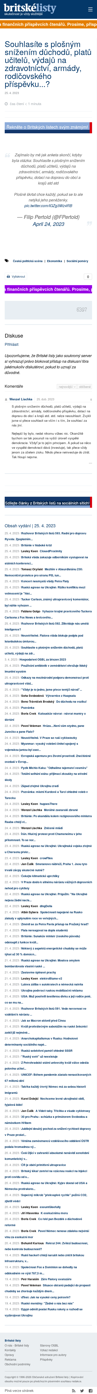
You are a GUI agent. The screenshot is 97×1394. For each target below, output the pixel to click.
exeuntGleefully (50, 1207)
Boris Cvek (28, 713)
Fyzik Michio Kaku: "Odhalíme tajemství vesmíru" (54, 768)
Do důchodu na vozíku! (71, 701)
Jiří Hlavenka (30, 1213)
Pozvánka (27, 707)
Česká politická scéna (28, 261)
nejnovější (66, 386)
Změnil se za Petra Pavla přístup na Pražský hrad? (55, 924)
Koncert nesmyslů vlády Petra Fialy (45, 581)
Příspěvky (46, 1359)
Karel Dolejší (29, 1098)
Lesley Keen (29, 551)
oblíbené (85, 386)
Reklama (10, 1359)
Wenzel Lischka (20, 399)
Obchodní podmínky (17, 1364)
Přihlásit (11, 344)
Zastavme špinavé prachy (38, 972)
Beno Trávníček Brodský (37, 701)
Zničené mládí (53, 828)
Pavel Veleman (31, 726)
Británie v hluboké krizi (36, 545)
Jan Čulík (27, 864)
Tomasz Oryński (32, 569)
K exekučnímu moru (54, 1213)
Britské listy (39, 9)
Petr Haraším (30, 1279)
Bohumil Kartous (32, 1243)
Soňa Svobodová (32, 695)
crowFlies (46, 858)
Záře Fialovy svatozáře (56, 1279)
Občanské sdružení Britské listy (50, 1377)
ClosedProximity (51, 551)
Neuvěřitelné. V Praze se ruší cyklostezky (49, 738)
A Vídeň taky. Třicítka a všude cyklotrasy (63, 1111)
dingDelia (46, 906)
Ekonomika (54, 261)
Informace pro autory (53, 1355)
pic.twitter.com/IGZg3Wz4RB (48, 205)
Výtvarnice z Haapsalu (61, 695)
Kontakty (10, 1350)
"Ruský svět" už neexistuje (39, 1056)
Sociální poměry (77, 261)
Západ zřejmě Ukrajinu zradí (40, 786)
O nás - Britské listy (17, 1345)
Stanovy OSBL (49, 1345)
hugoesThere (48, 804)
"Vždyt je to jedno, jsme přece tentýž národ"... (51, 689)
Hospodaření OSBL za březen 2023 (43, 659)
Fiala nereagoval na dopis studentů (44, 930)
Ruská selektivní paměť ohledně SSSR (47, 1050)
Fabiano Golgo (30, 611)
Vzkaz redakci (49, 1350)
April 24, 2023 (48, 223)
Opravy (9, 1355)
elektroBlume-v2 (51, 978)
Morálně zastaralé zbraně (61, 810)
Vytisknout (18, 276)
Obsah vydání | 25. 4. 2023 (30, 525)
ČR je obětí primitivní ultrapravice (43, 1165)
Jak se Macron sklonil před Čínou (43, 1020)
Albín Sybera (29, 912)
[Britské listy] (48, 128)
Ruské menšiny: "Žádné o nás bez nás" (47, 1303)
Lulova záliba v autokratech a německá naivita (52, 984)
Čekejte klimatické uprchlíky (40, 876)
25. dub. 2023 (45, 399)
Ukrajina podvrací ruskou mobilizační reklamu (52, 990)
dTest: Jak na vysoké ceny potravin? (45, 1297)
